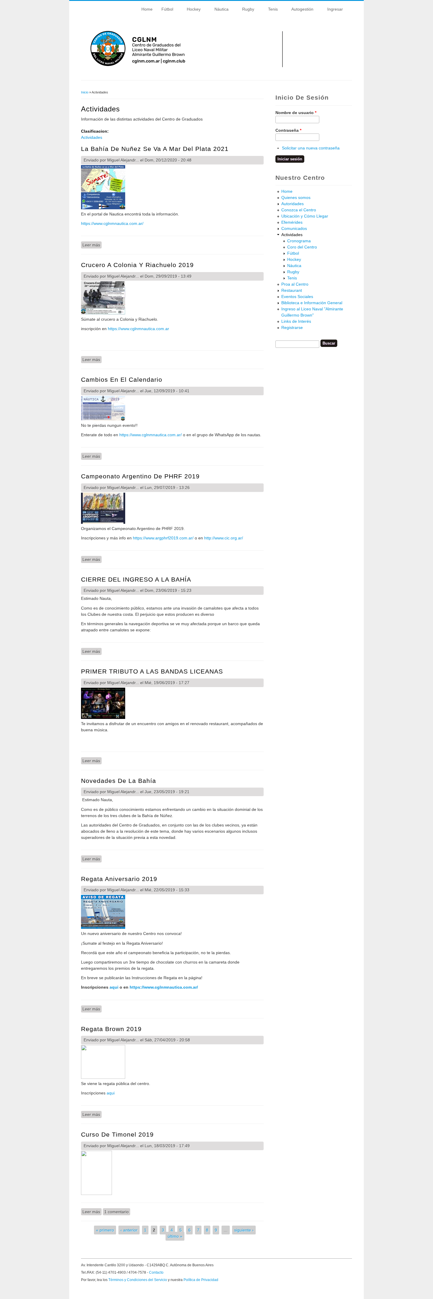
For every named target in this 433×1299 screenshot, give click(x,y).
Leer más (92, 245)
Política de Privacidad (201, 1280)
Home (147, 9)
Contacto (156, 1272)
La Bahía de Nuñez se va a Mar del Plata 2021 (155, 148)
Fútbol (165, 10)
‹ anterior (129, 1230)
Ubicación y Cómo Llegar (304, 216)
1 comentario (116, 1211)
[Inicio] (218, 71)
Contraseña (288, 130)
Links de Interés (296, 321)
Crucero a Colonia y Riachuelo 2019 (137, 264)
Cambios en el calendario (121, 379)
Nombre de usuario (295, 112)
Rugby (246, 10)
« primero (105, 1230)
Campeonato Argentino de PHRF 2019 (140, 476)
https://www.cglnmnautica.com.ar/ (112, 223)
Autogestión (300, 10)
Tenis (271, 10)
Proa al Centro (294, 284)
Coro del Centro (302, 247)
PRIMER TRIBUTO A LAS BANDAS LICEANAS (152, 671)
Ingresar (333, 10)
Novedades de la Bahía (118, 780)
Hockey (191, 10)
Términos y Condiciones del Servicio (137, 1280)
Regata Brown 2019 (111, 1028)
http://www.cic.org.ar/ (223, 538)
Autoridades (292, 203)
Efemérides (292, 222)
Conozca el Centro (298, 210)
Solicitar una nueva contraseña (311, 148)
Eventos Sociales (297, 296)
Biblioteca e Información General (311, 302)
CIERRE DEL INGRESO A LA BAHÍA (136, 579)
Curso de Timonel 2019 (117, 1134)
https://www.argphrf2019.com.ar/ (163, 538)
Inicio (84, 92)
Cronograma (299, 240)
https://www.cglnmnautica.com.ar (138, 328)
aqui (115, 987)
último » (175, 1236)
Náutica (219, 10)
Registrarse (292, 327)
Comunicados (294, 228)
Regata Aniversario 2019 (119, 878)
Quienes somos (295, 197)
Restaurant (291, 290)
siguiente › (244, 1230)
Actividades (91, 137)
